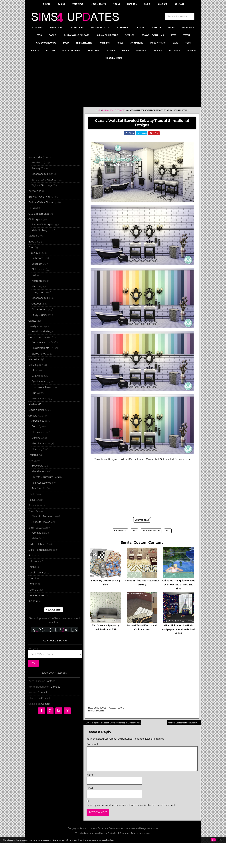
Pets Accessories (41, 482)
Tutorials (33, 589)
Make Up (33, 365)
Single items (38, 309)
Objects (32, 415)
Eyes (31, 241)
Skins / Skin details (39, 549)
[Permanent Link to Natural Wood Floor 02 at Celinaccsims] (142, 621)
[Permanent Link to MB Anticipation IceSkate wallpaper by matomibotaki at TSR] (178, 621)
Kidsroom (37, 280)
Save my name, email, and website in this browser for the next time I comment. (131, 805)
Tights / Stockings (42, 185)
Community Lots (41, 342)
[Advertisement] (113, 85)
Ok (213, 840)
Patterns (33, 454)
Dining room (38, 269)
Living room (38, 292)
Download (141, 519)
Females (36, 532)
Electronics (38, 432)
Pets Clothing (39, 488)
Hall (34, 275)
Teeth (31, 566)
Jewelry (36, 168)
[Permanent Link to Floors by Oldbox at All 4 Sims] (105, 576)
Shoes (32, 511)
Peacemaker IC (120, 531)
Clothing (33, 219)
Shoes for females (42, 516)
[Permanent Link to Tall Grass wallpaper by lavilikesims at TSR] (105, 621)
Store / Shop (39, 353)
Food (31, 247)
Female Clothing (41, 224)
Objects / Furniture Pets (45, 477)
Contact (50, 681)
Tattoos (32, 561)
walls (168, 531)
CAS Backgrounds (38, 213)
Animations (34, 191)
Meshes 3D (34, 404)
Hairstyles (34, 326)
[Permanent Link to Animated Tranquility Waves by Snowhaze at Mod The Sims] (178, 576)
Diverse (32, 235)
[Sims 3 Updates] (54, 630)
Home (97, 110)
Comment (93, 744)
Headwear (37, 162)
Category (33, 648)
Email (90, 788)
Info (220, 840)
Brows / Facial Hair (39, 196)
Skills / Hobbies (37, 544)
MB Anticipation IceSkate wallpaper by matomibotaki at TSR (178, 629)
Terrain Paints (36, 572)
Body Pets (37, 465)
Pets (30, 460)
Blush (35, 370)
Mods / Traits (36, 409)
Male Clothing (39, 230)
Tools (31, 578)
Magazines (34, 359)
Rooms (32, 505)
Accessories (35, 157)
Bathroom (37, 258)
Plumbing (37, 449)
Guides (32, 320)
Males (35, 538)
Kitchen (36, 286)
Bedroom (37, 263)
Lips (34, 392)
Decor (35, 426)
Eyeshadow (38, 381)
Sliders (32, 555)
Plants (31, 494)
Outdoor (36, 303)
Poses (31, 499)
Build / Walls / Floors (113, 110)
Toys (31, 584)
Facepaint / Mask (41, 387)
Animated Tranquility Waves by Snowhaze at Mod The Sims (178, 584)
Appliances (38, 420)
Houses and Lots (38, 337)
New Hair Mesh (40, 331)
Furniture (33, 253)
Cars (31, 208)
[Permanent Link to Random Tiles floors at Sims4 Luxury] (142, 576)
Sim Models (35, 527)
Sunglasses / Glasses (44, 179)
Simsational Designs (151, 531)
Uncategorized (36, 595)
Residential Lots (40, 347)
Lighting (36, 437)
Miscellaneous (40, 173)
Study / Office (40, 315)
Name (91, 774)
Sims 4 (134, 531)
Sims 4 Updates (77, 18)
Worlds (32, 601)
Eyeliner (36, 375)
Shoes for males (41, 522)
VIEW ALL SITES (54, 610)
